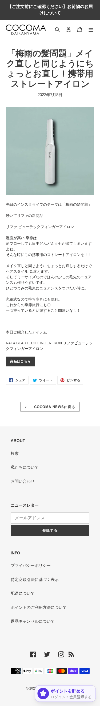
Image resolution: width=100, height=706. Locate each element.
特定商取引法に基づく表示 (35, 579)
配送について (23, 593)
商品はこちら (20, 361)
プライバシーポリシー (31, 565)
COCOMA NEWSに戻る (54, 407)
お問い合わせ (23, 481)
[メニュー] (91, 29)
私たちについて (25, 467)
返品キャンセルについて (33, 621)
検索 (15, 453)
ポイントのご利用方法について (39, 607)
